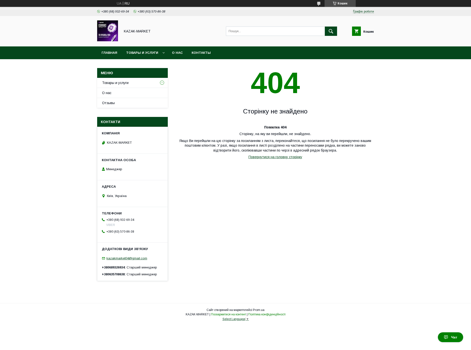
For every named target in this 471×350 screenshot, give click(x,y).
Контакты (201, 53)
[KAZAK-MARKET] (107, 40)
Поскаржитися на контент (228, 314)
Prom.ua (258, 310)
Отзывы (108, 103)
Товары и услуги (142, 53)
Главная (109, 53)
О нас (177, 53)
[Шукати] (331, 31)
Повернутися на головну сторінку (275, 157)
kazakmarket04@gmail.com (126, 258)
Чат (454, 337)
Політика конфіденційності (267, 314)
